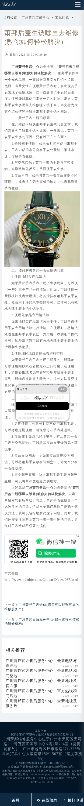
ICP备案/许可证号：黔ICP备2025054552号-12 (42, 734)
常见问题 (62, 17)
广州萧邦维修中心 (35, 17)
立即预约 (42, 405)
